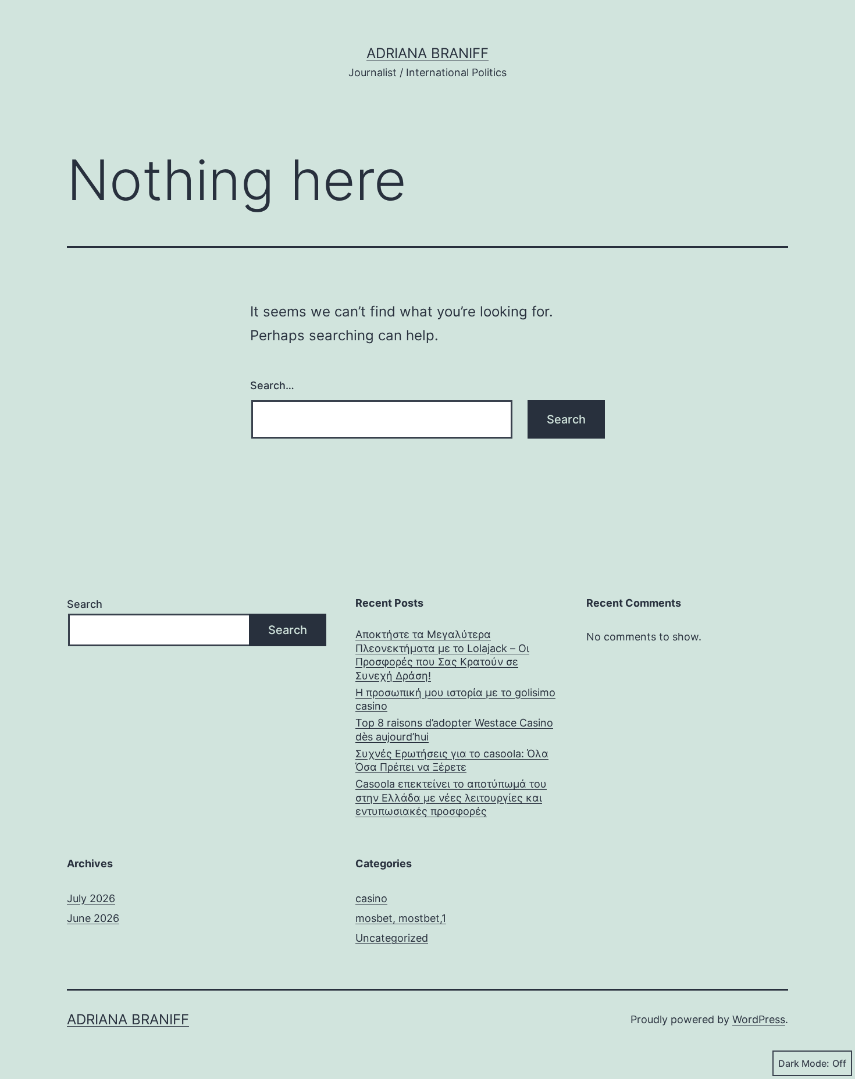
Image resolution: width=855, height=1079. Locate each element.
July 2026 (91, 898)
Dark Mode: (803, 1063)
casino (371, 898)
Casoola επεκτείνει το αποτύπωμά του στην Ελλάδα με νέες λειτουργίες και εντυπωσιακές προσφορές (451, 797)
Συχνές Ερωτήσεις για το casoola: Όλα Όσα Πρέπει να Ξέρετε (451, 760)
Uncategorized (391, 938)
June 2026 (93, 918)
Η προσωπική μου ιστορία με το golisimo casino (455, 699)
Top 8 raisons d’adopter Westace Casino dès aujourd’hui (454, 729)
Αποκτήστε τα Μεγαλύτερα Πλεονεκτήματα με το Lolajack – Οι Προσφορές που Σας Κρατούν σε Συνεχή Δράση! (442, 654)
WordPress (758, 1019)
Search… (272, 385)
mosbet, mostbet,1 (400, 918)
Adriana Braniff (427, 53)
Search (84, 604)
